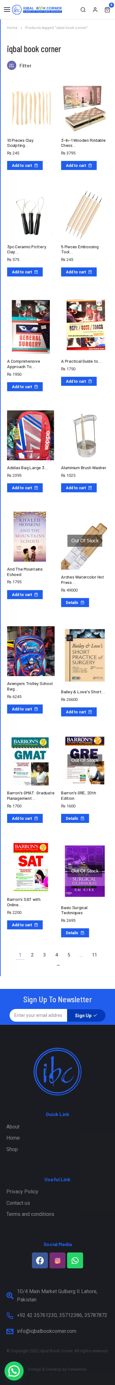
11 (94, 955)
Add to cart (22, 165)
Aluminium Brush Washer (83, 467)
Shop (12, 1149)
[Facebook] (40, 1260)
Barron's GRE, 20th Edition (78, 795)
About (12, 1127)
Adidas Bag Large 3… (27, 467)
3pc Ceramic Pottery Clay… (26, 249)
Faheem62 (77, 1369)
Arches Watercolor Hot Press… (82, 579)
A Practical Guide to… (81, 361)
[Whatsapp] (75, 1260)
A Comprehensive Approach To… (23, 363)
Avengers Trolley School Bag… (29, 686)
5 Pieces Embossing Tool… (80, 249)
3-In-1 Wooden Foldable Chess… (83, 142)
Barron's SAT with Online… (24, 901)
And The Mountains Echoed (25, 571)
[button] (7, 9)
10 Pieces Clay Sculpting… (20, 142)
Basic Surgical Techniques (74, 910)
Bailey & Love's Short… (83, 691)
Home (13, 1138)
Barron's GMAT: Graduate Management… (30, 795)
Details (72, 602)
